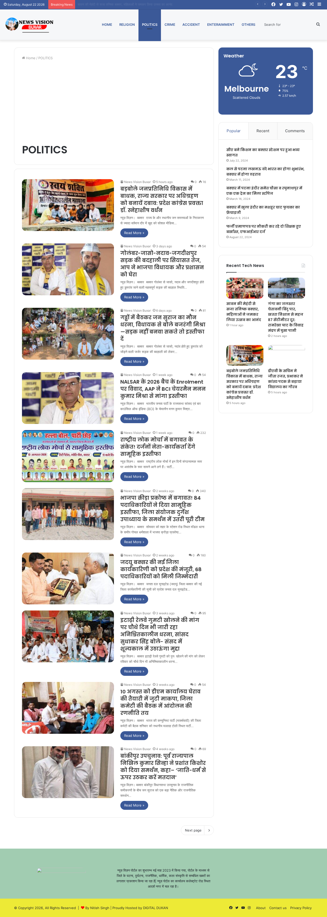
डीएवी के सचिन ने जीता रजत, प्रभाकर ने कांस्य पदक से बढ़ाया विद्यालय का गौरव (285, 378)
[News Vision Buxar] (29, 24)
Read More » (134, 233)
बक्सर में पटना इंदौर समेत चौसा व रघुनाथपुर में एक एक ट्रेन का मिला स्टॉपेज (264, 191)
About (261, 908)
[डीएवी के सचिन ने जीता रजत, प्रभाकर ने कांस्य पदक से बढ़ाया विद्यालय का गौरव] (286, 355)
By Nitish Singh (97, 908)
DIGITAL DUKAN (155, 908)
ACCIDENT (191, 24)
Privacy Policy (301, 908)
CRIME (170, 24)
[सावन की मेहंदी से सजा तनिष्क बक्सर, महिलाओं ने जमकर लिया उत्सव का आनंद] (244, 288)
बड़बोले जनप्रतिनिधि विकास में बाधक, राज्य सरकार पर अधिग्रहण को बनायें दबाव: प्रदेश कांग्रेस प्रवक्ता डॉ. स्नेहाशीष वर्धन (161, 199)
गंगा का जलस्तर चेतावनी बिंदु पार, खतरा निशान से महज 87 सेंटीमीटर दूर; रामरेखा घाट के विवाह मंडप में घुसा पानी (145, 4)
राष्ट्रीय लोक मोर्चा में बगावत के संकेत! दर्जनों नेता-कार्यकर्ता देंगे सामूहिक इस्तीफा (157, 447)
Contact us (278, 908)
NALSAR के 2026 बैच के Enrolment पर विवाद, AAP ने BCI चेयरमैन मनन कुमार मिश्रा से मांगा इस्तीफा (163, 389)
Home (107, 24)
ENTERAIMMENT (221, 24)
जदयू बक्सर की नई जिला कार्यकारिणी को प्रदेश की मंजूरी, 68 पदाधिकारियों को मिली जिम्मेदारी (161, 569)
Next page (193, 830)
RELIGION (127, 24)
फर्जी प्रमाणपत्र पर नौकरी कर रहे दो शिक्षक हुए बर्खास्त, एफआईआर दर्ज (263, 229)
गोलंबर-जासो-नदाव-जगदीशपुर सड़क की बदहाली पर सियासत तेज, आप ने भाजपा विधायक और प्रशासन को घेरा (162, 264)
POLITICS (149, 24)
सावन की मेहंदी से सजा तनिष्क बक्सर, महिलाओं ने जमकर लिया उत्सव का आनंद (243, 311)
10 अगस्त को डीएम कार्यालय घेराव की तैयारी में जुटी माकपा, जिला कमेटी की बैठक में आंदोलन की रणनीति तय (160, 702)
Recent (262, 130)
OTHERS (248, 24)
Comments (295, 130)
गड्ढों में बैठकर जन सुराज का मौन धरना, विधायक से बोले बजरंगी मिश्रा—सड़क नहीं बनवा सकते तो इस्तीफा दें (162, 328)
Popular (234, 130)
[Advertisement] (114, 101)
